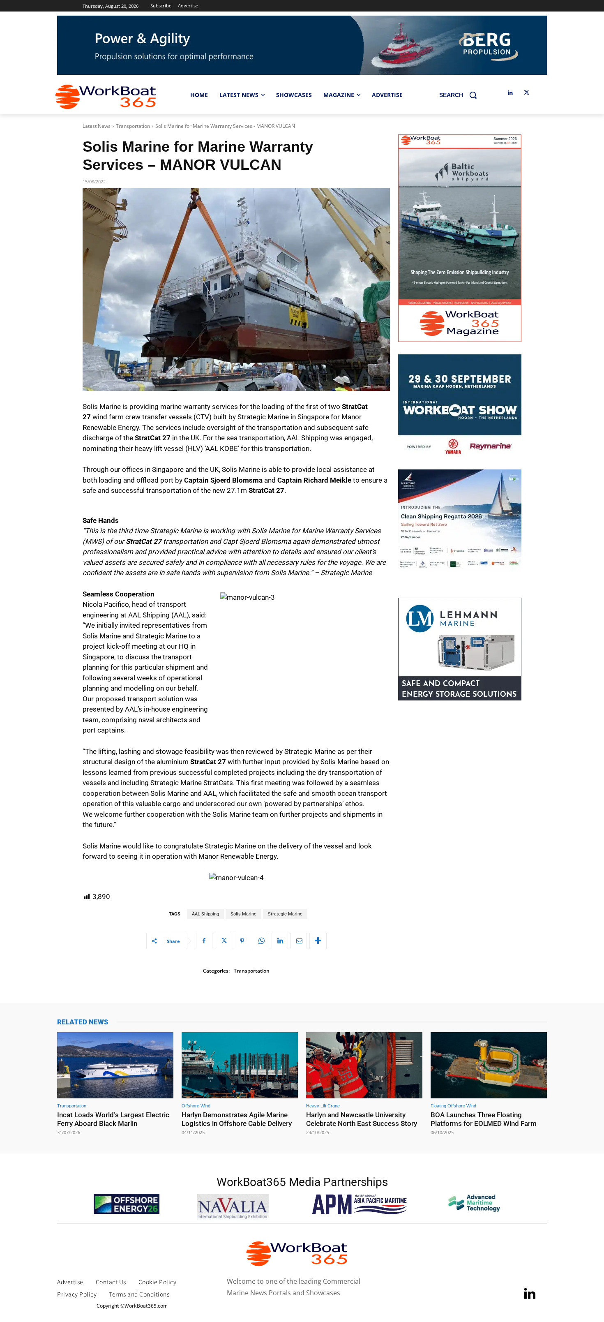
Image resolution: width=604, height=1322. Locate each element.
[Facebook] (204, 941)
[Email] (298, 941)
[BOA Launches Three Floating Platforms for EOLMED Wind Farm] (489, 1065)
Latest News (97, 125)
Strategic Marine (285, 914)
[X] (526, 93)
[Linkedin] (510, 93)
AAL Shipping (205, 914)
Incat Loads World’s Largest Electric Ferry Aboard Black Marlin (113, 1119)
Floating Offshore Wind (453, 1106)
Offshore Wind (196, 1106)
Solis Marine (243, 914)
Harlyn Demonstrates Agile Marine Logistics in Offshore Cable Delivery (237, 1119)
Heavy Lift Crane (323, 1106)
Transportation (133, 125)
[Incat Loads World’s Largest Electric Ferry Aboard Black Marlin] (115, 1065)
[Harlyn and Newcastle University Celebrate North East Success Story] (364, 1065)
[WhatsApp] (261, 941)
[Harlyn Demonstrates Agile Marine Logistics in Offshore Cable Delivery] (240, 1065)
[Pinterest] (242, 941)
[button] (461, 95)
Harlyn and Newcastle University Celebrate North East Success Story (361, 1119)
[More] (318, 941)
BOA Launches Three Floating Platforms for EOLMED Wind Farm (484, 1119)
